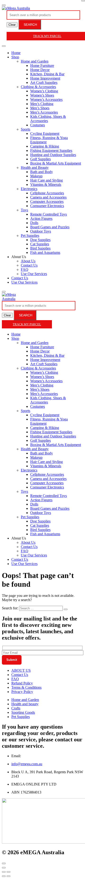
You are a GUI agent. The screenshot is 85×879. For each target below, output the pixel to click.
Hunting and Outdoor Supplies (53, 155)
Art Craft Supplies (43, 83)
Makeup (36, 176)
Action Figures (41, 219)
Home (16, 53)
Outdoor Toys (40, 231)
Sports (25, 129)
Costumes (37, 125)
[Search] (4, 291)
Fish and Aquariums (45, 253)
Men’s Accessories (44, 112)
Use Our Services (34, 274)
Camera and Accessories (48, 197)
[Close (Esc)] (4, 872)
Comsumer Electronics (47, 206)
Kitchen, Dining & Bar (47, 74)
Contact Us (29, 265)
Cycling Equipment (44, 134)
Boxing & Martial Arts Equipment (55, 163)
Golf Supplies (40, 159)
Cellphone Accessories (47, 193)
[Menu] (4, 5)
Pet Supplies (30, 236)
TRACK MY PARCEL (27, 324)
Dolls (34, 223)
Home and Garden (34, 61)
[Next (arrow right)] (8, 876)
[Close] (83, 0)
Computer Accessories (47, 202)
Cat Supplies (39, 244)
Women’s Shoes (42, 95)
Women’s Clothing (44, 91)
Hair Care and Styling (46, 180)
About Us (28, 261)
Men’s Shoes (39, 108)
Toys (24, 210)
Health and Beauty (35, 168)
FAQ (24, 270)
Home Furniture (42, 66)
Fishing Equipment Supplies (51, 151)
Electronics (29, 189)
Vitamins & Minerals (45, 185)
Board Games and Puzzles (49, 227)
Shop (15, 57)
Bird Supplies (40, 248)
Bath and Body (41, 172)
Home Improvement (45, 78)
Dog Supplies (40, 240)
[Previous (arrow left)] (4, 876)
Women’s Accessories (46, 100)
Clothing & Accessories (38, 87)
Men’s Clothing (41, 104)
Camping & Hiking (44, 146)
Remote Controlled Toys (48, 214)
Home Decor (40, 70)
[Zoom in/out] (8, 872)
